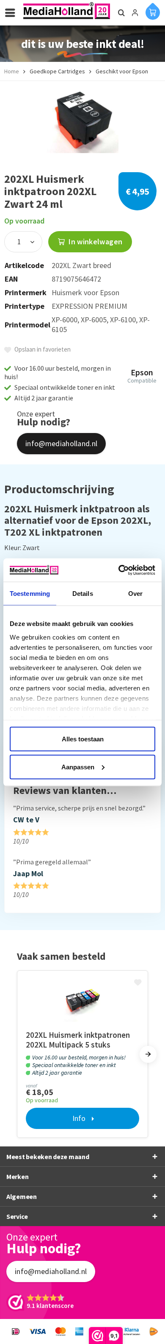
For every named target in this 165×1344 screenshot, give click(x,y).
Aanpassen (77, 766)
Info (78, 1118)
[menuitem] (12, 12)
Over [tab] (135, 593)
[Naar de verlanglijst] (138, 983)
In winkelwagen (94, 241)
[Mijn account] (135, 12)
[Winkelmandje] (153, 11)
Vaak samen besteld (61, 956)
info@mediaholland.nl (61, 443)
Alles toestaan (83, 739)
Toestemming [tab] (30, 593)
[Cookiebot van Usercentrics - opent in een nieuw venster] (118, 570)
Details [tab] (82, 593)
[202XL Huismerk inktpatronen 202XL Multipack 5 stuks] (82, 1000)
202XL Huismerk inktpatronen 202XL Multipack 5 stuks (78, 1039)
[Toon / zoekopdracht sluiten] (120, 12)
